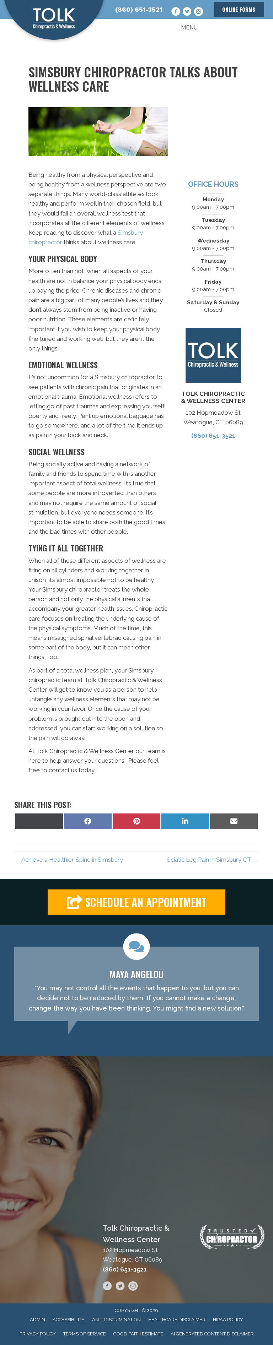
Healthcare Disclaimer (176, 1319)
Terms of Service (84, 1333)
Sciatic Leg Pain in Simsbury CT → (213, 859)
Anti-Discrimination (116, 1319)
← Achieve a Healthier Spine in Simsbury (68, 859)
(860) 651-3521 (138, 9)
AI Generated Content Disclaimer (212, 1333)
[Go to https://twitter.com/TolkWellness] (187, 11)
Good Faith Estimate (138, 1333)
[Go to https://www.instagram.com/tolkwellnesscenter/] (198, 11)
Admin (37, 1319)
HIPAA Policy (228, 1319)
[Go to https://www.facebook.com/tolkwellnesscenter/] (175, 11)
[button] (136, 902)
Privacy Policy (38, 1333)
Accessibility (69, 1319)
